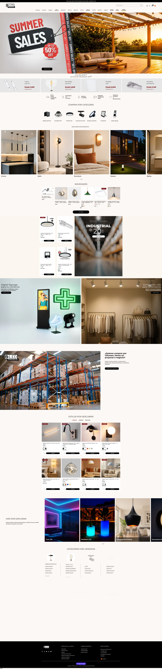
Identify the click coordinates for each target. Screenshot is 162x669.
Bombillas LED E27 (69, 566)
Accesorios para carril (89, 570)
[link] (40, 311)
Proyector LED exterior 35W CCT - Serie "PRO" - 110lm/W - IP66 (46, 265)
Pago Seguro (63, 649)
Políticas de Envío (64, 650)
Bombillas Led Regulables (71, 568)
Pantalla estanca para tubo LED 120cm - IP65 (63, 234)
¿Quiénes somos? (84, 649)
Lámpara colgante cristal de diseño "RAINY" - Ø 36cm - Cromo (71, 480)
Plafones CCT (109, 568)
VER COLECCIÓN (48, 46)
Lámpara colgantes (49, 566)
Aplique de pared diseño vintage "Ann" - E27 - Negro (90, 444)
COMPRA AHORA (98, 236)
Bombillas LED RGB (69, 572)
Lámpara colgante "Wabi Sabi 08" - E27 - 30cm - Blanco (90, 480)
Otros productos (88, 572)
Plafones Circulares (110, 566)
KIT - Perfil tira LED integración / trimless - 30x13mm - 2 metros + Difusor (46, 197)
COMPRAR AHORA (47, 72)
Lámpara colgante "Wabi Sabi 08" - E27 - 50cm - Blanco (110, 480)
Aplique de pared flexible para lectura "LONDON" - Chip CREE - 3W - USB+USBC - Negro (71, 444)
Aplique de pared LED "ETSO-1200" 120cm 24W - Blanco (51, 444)
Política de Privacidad (65, 658)
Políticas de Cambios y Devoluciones (68, 655)
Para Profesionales (84, 650)
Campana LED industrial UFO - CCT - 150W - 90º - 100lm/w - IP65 (46, 234)
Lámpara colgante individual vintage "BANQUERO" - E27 (87, 202)
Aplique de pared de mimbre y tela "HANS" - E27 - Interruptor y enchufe (51, 480)
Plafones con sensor (110, 570)
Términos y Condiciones (65, 657)
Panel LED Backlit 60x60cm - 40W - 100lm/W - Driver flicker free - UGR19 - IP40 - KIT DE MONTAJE (101, 202)
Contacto (63, 652)
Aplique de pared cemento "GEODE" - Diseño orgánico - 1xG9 (74, 202)
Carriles (86, 566)
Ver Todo (46, 575)
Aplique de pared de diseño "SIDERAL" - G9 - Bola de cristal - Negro (110, 444)
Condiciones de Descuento (66, 653)
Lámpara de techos (49, 568)
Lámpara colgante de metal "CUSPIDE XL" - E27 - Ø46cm (114, 202)
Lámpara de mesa (48, 572)
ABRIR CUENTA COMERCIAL (112, 368)
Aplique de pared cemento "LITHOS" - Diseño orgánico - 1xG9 (61, 202)
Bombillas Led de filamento (71, 570)
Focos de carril (87, 568)
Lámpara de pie (48, 570)
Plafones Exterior (109, 572)
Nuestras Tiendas (84, 652)
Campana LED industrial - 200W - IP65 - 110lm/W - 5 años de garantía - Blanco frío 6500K (65, 265)
